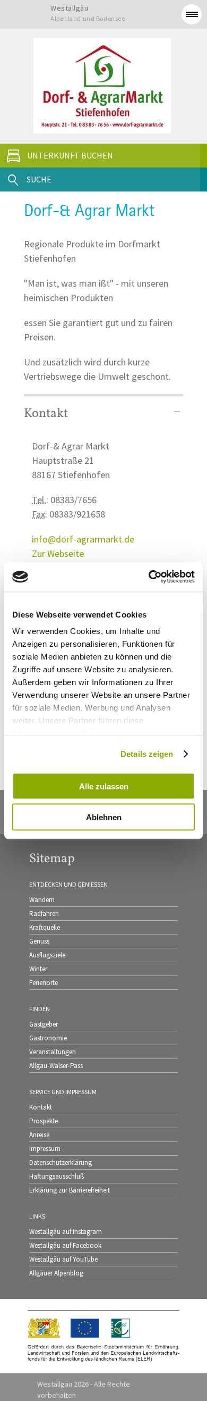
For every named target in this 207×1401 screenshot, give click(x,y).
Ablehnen (104, 817)
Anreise (39, 1134)
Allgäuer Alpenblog (56, 1273)
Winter (38, 968)
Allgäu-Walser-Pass (56, 1065)
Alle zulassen (103, 785)
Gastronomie (48, 1038)
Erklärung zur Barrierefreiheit (69, 1190)
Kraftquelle (44, 927)
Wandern (42, 899)
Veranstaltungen (52, 1051)
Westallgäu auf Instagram (65, 1231)
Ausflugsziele (47, 955)
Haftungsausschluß (56, 1176)
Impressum (45, 1148)
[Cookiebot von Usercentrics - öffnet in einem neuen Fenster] (149, 577)
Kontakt (40, 1107)
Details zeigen (146, 753)
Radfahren (44, 913)
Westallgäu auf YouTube (63, 1259)
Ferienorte (43, 982)
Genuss (39, 941)
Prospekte (43, 1120)
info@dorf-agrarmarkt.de (83, 539)
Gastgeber (43, 1024)
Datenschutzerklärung (60, 1162)
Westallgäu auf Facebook (65, 1245)
